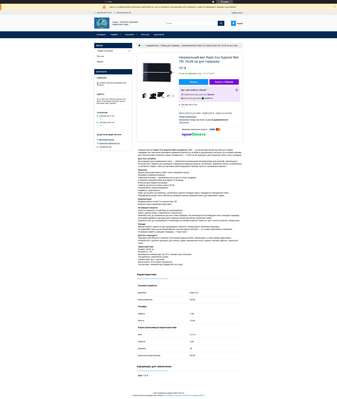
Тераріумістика (152, 45)
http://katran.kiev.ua (106, 139)
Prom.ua (181, 393)
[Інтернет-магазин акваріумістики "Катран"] (101, 28)
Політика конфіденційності (195, 395)
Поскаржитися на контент (174, 395)
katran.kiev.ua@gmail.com (109, 143)
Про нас (145, 35)
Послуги (129, 35)
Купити (193, 82)
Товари (114, 35)
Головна (101, 35)
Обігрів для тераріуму (170, 45)
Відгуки (100, 62)
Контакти (159, 35)
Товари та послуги (105, 51)
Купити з (219, 82)
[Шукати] (221, 23)
